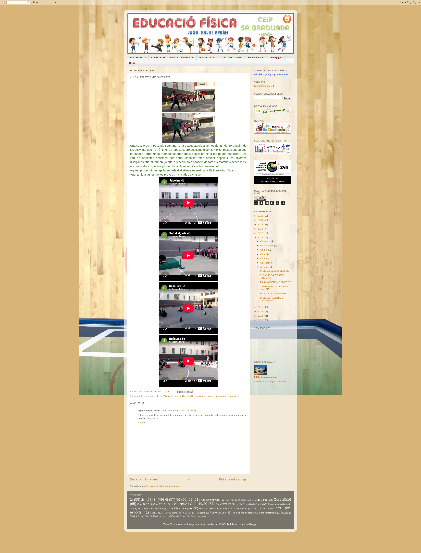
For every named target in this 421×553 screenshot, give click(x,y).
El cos (132, 63)
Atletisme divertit (172, 396)
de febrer (265, 263)
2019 (261, 224)
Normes (168, 513)
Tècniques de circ (161, 516)
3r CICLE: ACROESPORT (273, 293)
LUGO (222, 524)
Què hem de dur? (208, 57)
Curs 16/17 (143, 504)
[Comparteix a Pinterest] (191, 391)
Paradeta (200, 513)
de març (265, 258)
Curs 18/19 (177, 503)
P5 (188, 513)
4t (158, 396)
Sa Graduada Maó (267, 377)
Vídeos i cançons (197, 516)
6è (190, 499)
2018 (261, 229)
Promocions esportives (226, 396)
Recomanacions (256, 57)
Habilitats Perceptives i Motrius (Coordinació (223, 508)
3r (155, 499)
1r (131, 499)
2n (143, 499)
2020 (261, 220)
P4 (183, 513)
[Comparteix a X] (184, 391)
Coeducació (245, 500)
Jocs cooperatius (261, 508)
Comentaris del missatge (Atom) (163, 486)
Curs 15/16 (188, 396)
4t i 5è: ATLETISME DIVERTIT (275, 282)
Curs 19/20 (198, 504)
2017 (261, 233)
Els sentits (247, 504)
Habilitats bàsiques (180, 508)
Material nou (155, 513)
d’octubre (265, 241)
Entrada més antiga (233, 479)
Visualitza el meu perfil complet (270, 381)
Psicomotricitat (268, 513)
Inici (188, 479)
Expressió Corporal (152, 508)
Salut (147, 516)
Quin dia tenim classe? (182, 57)
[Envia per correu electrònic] (178, 391)
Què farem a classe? (232, 57)
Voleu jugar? (276, 57)
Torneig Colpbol (179, 516)
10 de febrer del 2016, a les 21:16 (179, 410)
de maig (264, 250)
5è (161, 396)
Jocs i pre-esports (204, 396)
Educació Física (138, 57)
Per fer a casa (218, 512)
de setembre (267, 245)
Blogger (253, 524)
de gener (265, 267)
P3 (175, 513)
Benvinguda (231, 500)
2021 (261, 216)
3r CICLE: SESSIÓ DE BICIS (274, 271)
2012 (261, 320)
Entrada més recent (144, 479)
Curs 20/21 (221, 504)
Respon (142, 422)
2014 (261, 311)
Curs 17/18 (159, 504)
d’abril (263, 254)
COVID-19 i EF (158, 57)
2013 (261, 316)
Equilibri (259, 504)
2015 (261, 307)
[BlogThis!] (181, 391)
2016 (261, 237)
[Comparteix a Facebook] (187, 391)
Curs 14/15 (261, 499)
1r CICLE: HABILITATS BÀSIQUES (271, 299)
